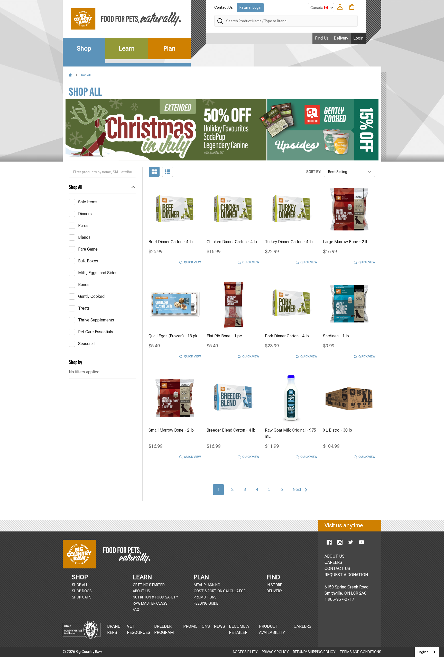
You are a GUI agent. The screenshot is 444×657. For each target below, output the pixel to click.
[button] (222, 129)
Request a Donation (346, 574)
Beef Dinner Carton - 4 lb (171, 241)
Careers (302, 626)
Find (273, 577)
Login (358, 38)
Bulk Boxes (88, 261)
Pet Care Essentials (95, 331)
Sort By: (313, 172)
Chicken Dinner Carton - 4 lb (232, 241)
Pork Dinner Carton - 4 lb (287, 336)
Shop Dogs (82, 591)
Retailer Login (250, 7)
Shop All (75, 187)
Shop (84, 48)
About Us (141, 591)
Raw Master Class (150, 603)
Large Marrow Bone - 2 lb (345, 241)
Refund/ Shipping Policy (314, 652)
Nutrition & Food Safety (155, 597)
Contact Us (223, 7)
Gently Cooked (91, 296)
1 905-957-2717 (339, 599)
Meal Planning (207, 585)
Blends (84, 237)
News (219, 626)
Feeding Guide (206, 603)
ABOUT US (335, 556)
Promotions (205, 597)
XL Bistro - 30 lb (337, 430)
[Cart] (352, 7)
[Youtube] (361, 542)
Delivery (341, 38)
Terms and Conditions (360, 652)
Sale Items (87, 201)
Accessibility (245, 652)
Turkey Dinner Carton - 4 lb (289, 241)
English (423, 652)
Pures (83, 225)
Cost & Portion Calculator (220, 591)
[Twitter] (350, 542)
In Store (274, 585)
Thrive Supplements (96, 320)
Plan (169, 48)
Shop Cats (81, 597)
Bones (83, 284)
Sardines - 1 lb (336, 336)
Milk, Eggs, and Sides (97, 272)
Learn (127, 48)
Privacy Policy (275, 652)
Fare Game (88, 249)
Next (297, 489)
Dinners (85, 213)
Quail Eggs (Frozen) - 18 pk (173, 336)
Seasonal (86, 343)
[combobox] (427, 652)
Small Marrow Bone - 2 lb (171, 430)
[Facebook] (329, 542)
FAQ (136, 609)
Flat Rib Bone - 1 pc (224, 336)
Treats (84, 308)
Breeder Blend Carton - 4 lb (231, 430)
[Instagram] (340, 542)
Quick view (192, 262)
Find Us (322, 38)
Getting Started (149, 585)
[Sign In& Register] (340, 7)
